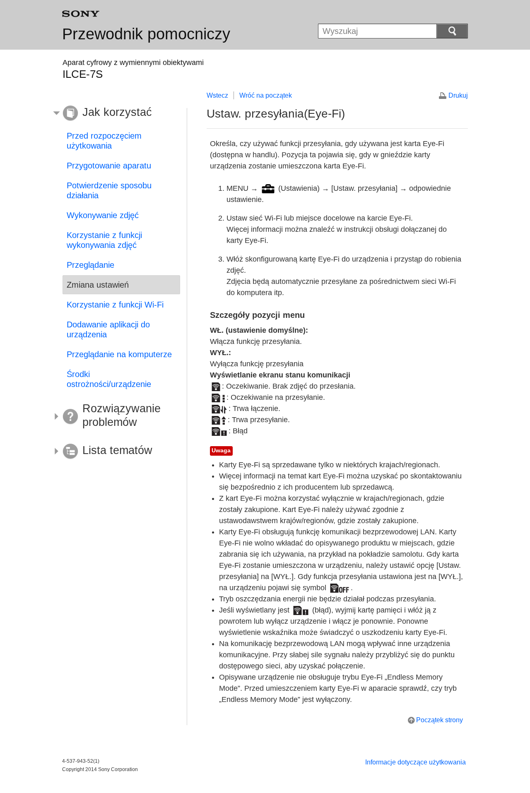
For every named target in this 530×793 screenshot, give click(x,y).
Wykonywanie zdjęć (103, 215)
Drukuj (458, 95)
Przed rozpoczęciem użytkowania (104, 140)
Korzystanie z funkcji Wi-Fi (115, 304)
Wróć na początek (265, 95)
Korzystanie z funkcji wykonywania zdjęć (104, 240)
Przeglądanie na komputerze (119, 354)
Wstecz (217, 95)
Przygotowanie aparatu (109, 165)
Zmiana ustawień (98, 284)
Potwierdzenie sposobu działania (109, 190)
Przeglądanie (90, 264)
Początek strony (439, 719)
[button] (115, 113)
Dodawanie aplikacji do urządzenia (108, 329)
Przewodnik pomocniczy (146, 34)
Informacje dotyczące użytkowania (415, 762)
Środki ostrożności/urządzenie (109, 379)
